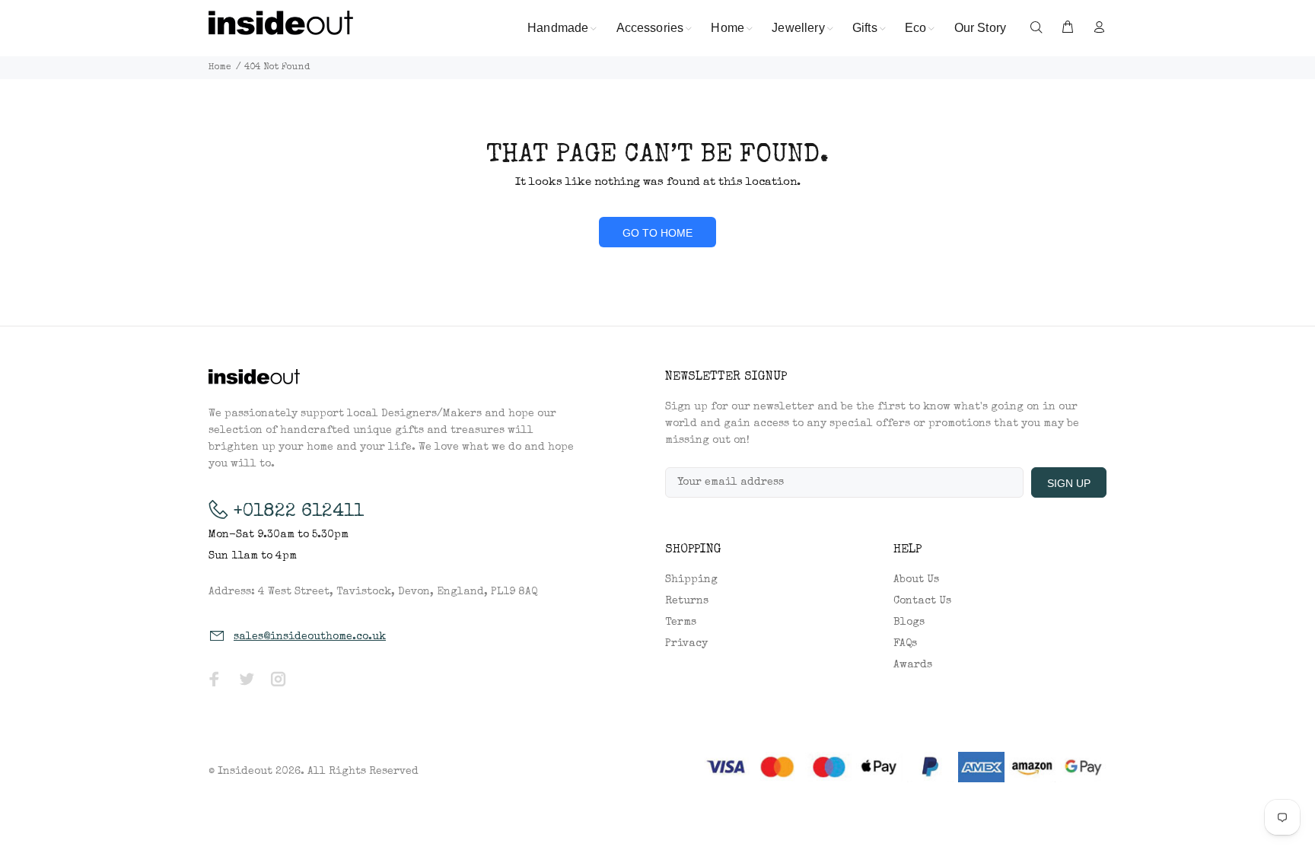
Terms (680, 622)
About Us (916, 580)
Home (220, 67)
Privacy (686, 643)
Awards (912, 665)
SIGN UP (1069, 483)
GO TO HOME (657, 233)
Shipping (691, 580)
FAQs (905, 643)
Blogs (909, 622)
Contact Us (922, 601)
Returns (686, 601)
